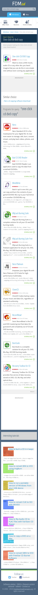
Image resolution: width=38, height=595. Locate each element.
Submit (18, 586)
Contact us (26, 586)
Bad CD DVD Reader (19, 157)
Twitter (14, 577)
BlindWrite (16, 183)
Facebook (26, 577)
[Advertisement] (19, 84)
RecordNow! (17, 314)
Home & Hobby (27, 25)
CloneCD (15, 289)
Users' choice (14, 32)
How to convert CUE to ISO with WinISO (20, 503)
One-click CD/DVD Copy (21, 56)
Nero (14, 124)
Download (28, 74)
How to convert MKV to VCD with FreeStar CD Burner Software (21, 555)
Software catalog (9, 584)
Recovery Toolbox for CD (21, 365)
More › (32, 392)
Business (16, 25)
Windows (6, 32)
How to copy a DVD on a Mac (19, 537)
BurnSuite (16, 343)
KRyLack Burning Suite (20, 213)
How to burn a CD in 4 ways (21, 449)
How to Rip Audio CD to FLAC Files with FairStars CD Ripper (21, 521)
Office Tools (5, 25)
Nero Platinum (17, 264)
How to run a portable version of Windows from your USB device (20, 485)
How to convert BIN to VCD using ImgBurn (21, 467)
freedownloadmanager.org (23, 589)
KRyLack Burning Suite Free (22, 238)
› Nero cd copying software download (16, 101)
